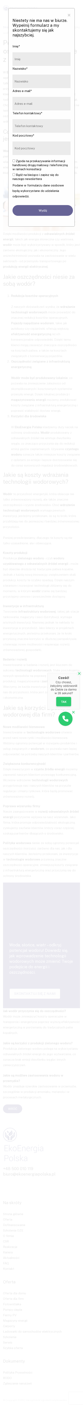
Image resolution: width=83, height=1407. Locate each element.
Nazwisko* (20, 68)
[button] (65, 719)
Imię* (16, 46)
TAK (63, 701)
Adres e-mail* (22, 91)
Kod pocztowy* (23, 135)
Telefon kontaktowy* (27, 113)
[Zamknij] (79, 673)
